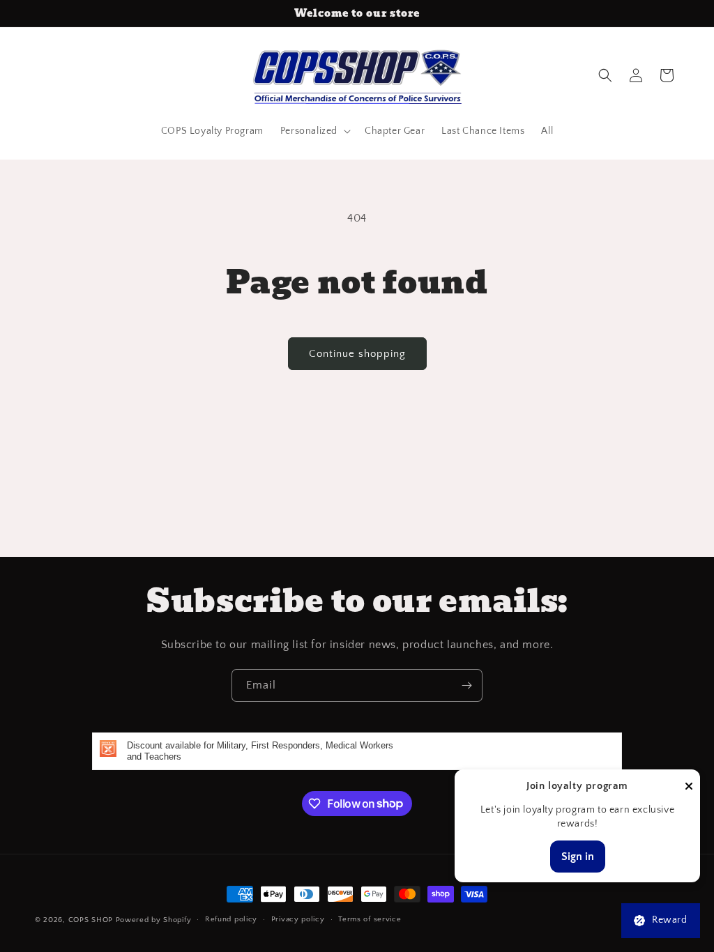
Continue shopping (357, 354)
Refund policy (231, 919)
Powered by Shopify (154, 920)
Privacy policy (298, 919)
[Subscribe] (466, 685)
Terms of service (369, 919)
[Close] (689, 787)
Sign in (577, 856)
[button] (314, 131)
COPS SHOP (90, 920)
